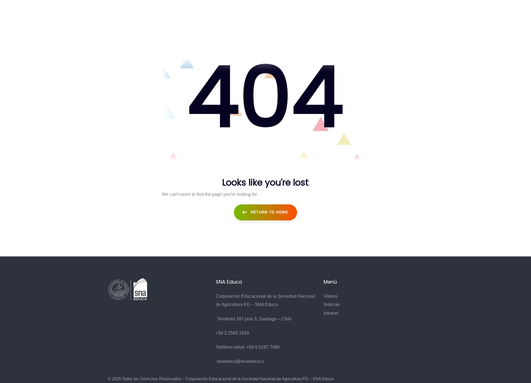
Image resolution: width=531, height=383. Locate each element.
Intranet (331, 313)
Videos (330, 296)
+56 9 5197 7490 (263, 347)
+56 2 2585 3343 (232, 333)
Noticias (332, 304)
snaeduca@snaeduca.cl (240, 361)
